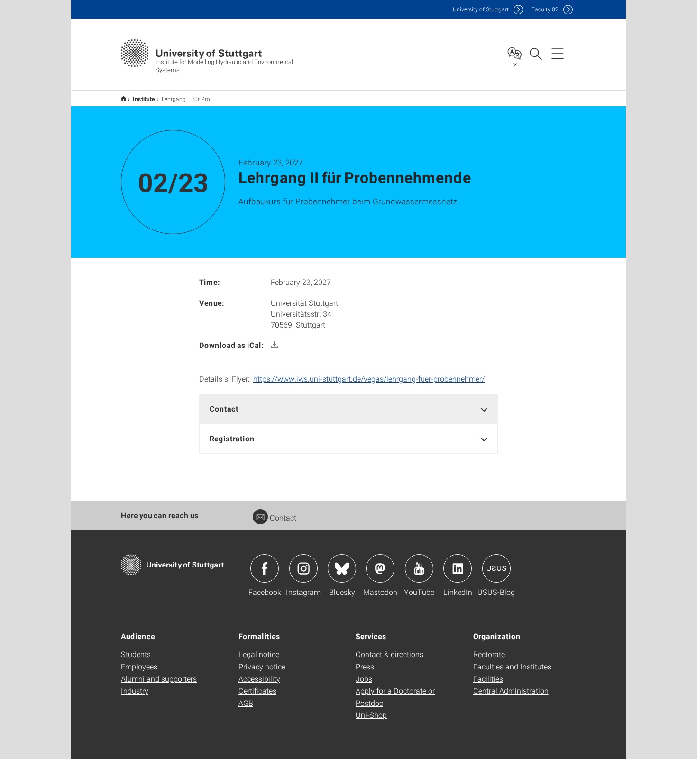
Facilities (488, 679)
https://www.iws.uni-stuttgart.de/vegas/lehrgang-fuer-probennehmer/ (369, 379)
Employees (139, 666)
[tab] (348, 408)
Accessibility (259, 679)
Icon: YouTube (419, 568)
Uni (481, 9)
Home (123, 98)
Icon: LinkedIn (457, 568)
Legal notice (258, 654)
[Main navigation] (558, 53)
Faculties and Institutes (512, 666)
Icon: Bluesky (342, 568)
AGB (245, 703)
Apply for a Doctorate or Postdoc (395, 697)
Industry (134, 690)
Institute (144, 98)
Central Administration (511, 690)
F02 (545, 9)
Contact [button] (224, 408)
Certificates (257, 690)
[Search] (535, 53)
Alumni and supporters (159, 679)
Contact (283, 517)
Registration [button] (232, 438)
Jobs (364, 679)
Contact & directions (389, 654)
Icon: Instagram (303, 568)
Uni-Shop (371, 715)
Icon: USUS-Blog (496, 568)
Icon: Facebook (264, 568)
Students (136, 654)
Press (365, 666)
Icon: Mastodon (380, 568)
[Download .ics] (274, 345)
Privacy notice (261, 666)
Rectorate (489, 654)
